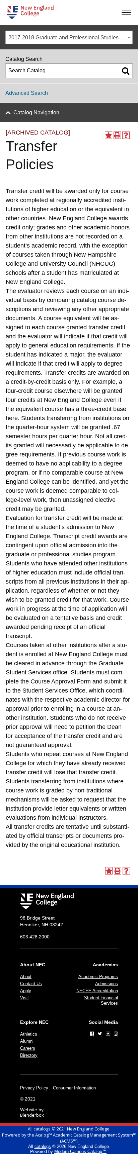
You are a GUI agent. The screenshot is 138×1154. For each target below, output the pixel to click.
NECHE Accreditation (97, 990)
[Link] (92, 1034)
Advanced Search (26, 93)
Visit (24, 997)
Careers (27, 1048)
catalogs (42, 1129)
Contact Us (31, 983)
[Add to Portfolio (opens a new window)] (108, 135)
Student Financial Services (101, 1000)
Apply (25, 990)
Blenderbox (32, 1115)
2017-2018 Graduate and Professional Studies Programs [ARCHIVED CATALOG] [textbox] (70, 37)
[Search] (126, 70)
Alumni (26, 1041)
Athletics (28, 1034)
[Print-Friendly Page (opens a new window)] (117, 135)
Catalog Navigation (36, 112)
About (25, 976)
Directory (29, 1055)
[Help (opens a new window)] (126, 135)
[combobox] (69, 37)
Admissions (106, 983)
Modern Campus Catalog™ (80, 1151)
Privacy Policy (34, 1087)
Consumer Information (74, 1087)
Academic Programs (98, 976)
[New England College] (30, 12)
